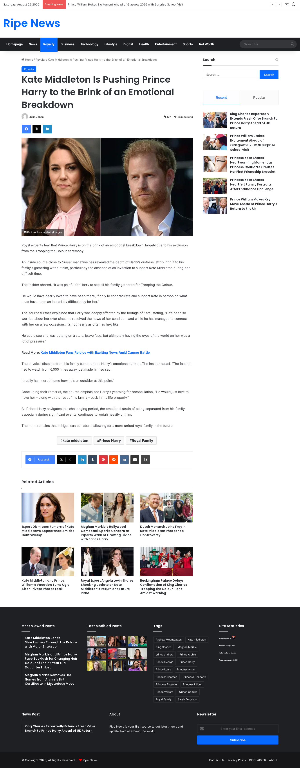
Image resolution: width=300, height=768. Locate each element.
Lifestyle (111, 44)
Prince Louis (163, 669)
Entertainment (166, 44)
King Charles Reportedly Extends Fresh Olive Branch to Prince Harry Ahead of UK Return (254, 121)
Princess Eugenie (166, 684)
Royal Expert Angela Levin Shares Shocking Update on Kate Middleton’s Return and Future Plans (107, 586)
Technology (89, 44)
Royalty (48, 44)
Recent (221, 97)
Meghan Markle (187, 647)
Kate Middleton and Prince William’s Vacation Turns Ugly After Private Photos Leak (45, 584)
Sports (188, 44)
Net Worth (206, 44)
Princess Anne (186, 669)
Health (144, 44)
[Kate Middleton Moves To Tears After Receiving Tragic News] (96, 666)
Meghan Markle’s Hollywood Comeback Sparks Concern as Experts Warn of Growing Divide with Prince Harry (106, 532)
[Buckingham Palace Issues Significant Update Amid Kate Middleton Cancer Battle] (117, 653)
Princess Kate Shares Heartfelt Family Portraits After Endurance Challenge (251, 184)
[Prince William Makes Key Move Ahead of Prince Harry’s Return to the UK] (215, 205)
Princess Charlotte (194, 677)
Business (67, 44)
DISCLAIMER (257, 760)
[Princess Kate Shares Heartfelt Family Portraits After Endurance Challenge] (215, 186)
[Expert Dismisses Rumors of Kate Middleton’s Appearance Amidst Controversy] (48, 507)
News (33, 44)
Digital (128, 44)
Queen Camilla (188, 691)
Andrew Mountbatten (169, 639)
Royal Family (142, 440)
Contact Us (216, 760)
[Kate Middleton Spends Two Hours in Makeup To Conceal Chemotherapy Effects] (117, 666)
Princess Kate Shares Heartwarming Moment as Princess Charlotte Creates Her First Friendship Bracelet (253, 165)
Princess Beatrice (166, 677)
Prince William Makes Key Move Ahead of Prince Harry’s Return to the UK (253, 204)
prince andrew (164, 654)
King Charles (163, 647)
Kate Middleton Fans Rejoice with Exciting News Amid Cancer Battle (95, 352)
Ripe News (90, 760)
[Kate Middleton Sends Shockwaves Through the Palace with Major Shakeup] (96, 641)
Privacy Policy (237, 760)
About (273, 760)
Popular (259, 97)
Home (28, 59)
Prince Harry (110, 440)
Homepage (14, 44)
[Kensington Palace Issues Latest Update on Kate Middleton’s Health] (96, 653)
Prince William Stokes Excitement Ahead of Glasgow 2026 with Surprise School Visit (125, 4)
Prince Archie (187, 654)
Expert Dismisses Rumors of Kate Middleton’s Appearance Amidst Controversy (48, 530)
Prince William (164, 691)
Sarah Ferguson (187, 699)
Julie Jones (36, 116)
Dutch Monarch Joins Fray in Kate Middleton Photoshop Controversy (163, 530)
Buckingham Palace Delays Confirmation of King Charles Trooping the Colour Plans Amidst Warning (163, 586)
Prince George (164, 662)
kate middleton (75, 440)
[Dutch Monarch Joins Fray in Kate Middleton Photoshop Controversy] (166, 507)
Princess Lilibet (192, 684)
